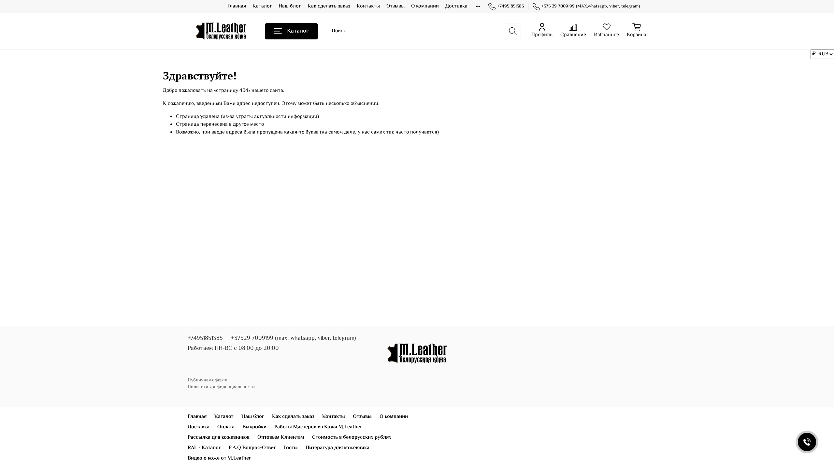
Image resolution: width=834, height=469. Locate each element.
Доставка (456, 6)
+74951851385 (510, 6)
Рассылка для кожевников (219, 437)
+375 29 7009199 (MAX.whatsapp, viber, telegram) (590, 6)
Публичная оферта (207, 380)
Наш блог (290, 6)
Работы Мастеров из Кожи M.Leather (318, 427)
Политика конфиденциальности (221, 387)
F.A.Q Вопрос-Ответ (252, 448)
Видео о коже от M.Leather (219, 458)
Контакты (368, 6)
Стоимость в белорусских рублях (351, 437)
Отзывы (395, 6)
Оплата (226, 427)
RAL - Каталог (204, 448)
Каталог (262, 6)
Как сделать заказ (329, 6)
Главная (236, 6)
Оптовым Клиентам (280, 437)
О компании (425, 6)
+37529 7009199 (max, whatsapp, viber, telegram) (293, 338)
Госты (290, 448)
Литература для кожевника (337, 448)
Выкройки (254, 427)
